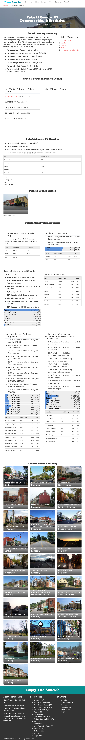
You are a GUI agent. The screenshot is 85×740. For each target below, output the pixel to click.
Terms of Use (65, 710)
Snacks (12, 2)
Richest (36, 733)
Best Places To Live (41, 707)
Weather (64, 43)
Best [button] (31, 2)
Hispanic (37, 724)
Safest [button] (37, 2)
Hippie (36, 721)
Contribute (64, 705)
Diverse (36, 712)
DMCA (63, 712)
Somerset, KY (11, 96)
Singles (36, 736)
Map (62, 48)
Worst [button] (51, 2)
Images (63, 45)
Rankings (37, 731)
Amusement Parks (40, 702)
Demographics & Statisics (70, 50)
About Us (66, 2)
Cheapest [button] (44, 2)
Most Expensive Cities (42, 726)
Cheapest (37, 700)
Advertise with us (67, 702)
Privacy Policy (66, 707)
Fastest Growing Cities (42, 719)
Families (37, 714)
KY (10, 6)
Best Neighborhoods (41, 705)
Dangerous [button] (58, 2)
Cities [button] (25, 2)
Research (37, 728)
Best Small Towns (40, 710)
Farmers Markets (40, 717)
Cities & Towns (66, 41)
